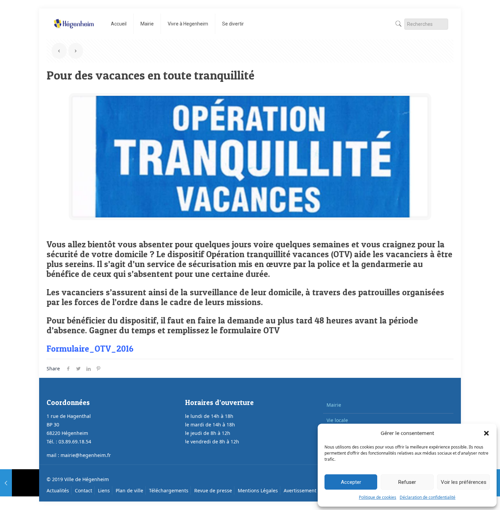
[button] (486, 433)
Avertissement (300, 490)
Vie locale (337, 420)
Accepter (351, 482)
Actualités (58, 490)
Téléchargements (168, 490)
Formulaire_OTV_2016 (90, 349)
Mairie (334, 405)
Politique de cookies (377, 497)
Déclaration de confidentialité (427, 497)
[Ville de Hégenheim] (73, 18)
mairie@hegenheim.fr (86, 455)
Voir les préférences (463, 482)
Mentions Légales (258, 490)
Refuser (407, 482)
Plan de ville (129, 490)
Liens (104, 490)
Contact (83, 490)
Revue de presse (213, 490)
